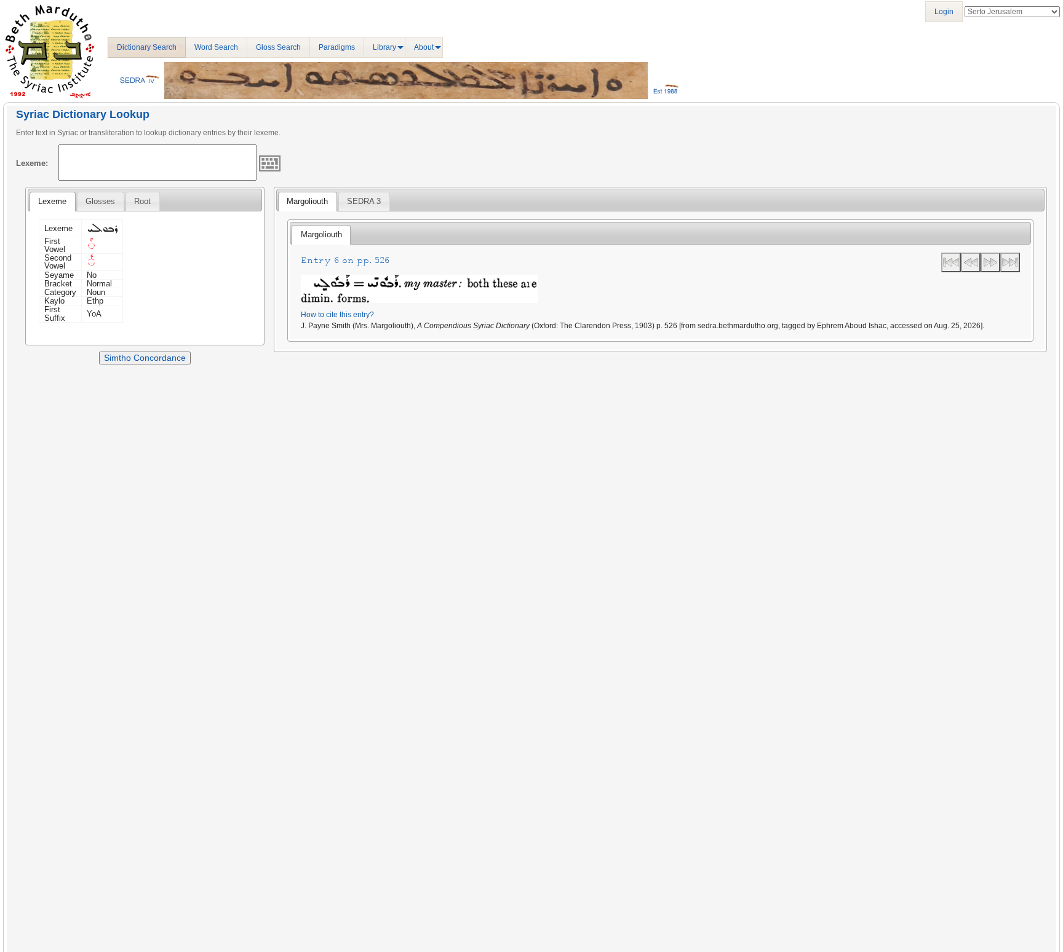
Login (944, 11)
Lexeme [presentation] (52, 201)
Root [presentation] (142, 201)
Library (384, 47)
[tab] (52, 201)
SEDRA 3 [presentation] (364, 201)
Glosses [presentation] (100, 201)
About (424, 47)
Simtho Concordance (145, 358)
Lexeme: (32, 163)
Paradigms (337, 47)
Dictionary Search (147, 47)
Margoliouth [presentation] (307, 201)
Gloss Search (278, 47)
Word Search (216, 47)
